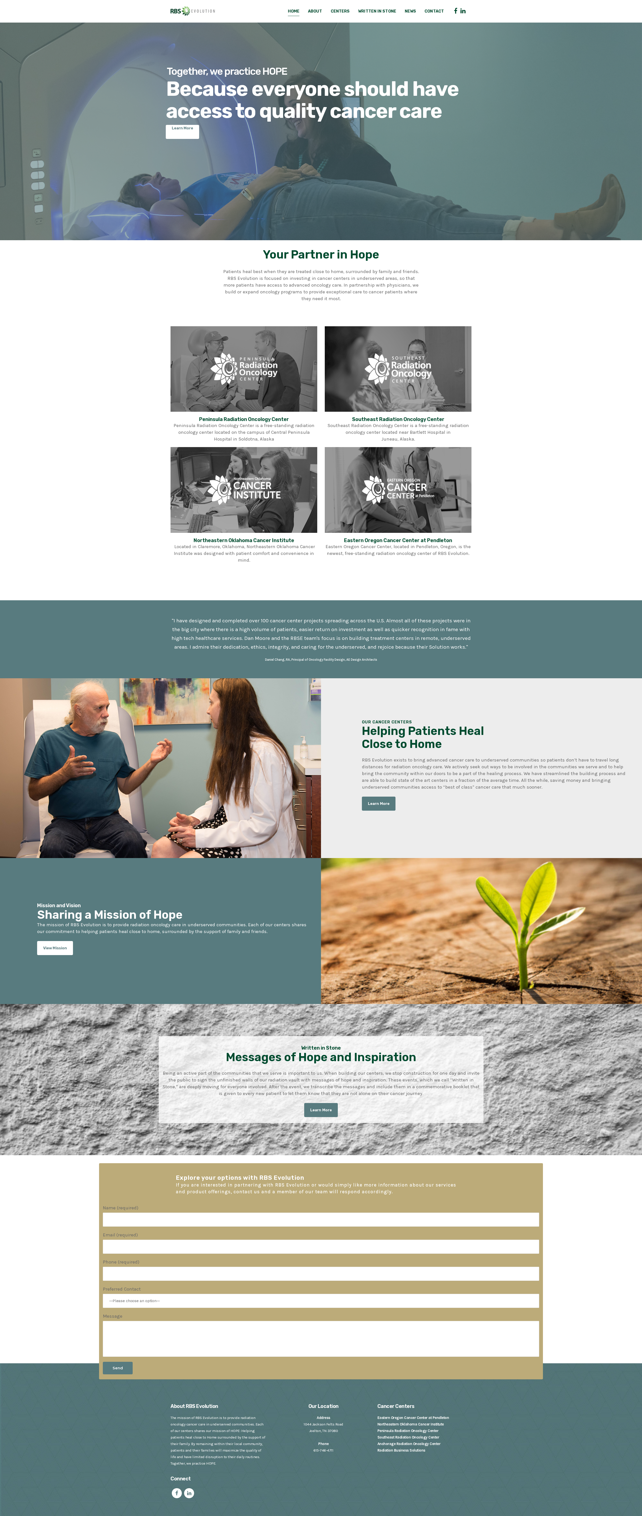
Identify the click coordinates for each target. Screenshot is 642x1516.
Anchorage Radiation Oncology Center (409, 1444)
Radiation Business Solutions (401, 1450)
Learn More (182, 128)
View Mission (55, 948)
